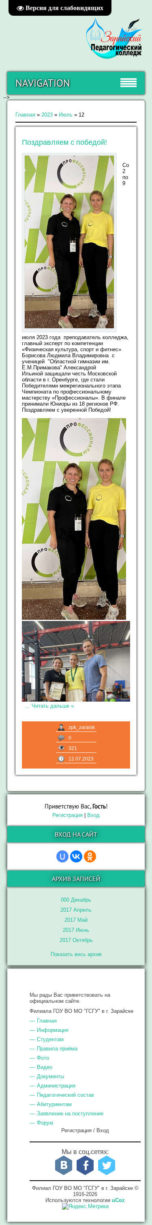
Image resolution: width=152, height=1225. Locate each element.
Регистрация (67, 815)
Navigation (42, 83)
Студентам (50, 1039)
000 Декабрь (76, 900)
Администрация (56, 1086)
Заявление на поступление (70, 1113)
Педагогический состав (65, 1095)
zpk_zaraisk (82, 727)
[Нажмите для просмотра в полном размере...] (74, 618)
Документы (50, 1076)
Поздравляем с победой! (64, 142)
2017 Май (76, 920)
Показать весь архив (76, 954)
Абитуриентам (54, 1104)
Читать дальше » (53, 706)
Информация (53, 1030)
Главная (25, 115)
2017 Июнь (76, 930)
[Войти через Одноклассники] (90, 856)
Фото (43, 1058)
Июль (66, 115)
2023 (47, 115)
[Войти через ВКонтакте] (76, 856)
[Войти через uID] (62, 856)
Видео (44, 1067)
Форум (45, 1123)
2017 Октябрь (76, 940)
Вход (93, 815)
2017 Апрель (76, 910)
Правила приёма (57, 1049)
